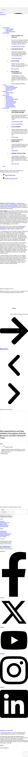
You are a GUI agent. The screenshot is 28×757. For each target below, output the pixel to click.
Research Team (3, 523)
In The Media (3, 536)
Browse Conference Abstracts (18, 83)
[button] (14, 365)
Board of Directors (4, 525)
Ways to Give (6, 95)
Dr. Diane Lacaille (16, 262)
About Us (2, 521)
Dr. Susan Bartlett (13, 204)
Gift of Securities (9, 104)
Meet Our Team (15, 68)
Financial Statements (4, 535)
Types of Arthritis (10, 29)
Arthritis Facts (9, 30)
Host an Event (9, 90)
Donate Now (9, 96)
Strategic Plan (3, 531)
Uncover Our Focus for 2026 (18, 46)
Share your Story (15, 163)
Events (4, 84)
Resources (5, 91)
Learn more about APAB (17, 121)
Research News (11, 175)
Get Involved (6, 108)
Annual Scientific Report (5, 533)
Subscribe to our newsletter (6, 516)
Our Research (6, 32)
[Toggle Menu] (0, 25)
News (4, 166)
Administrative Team (4, 522)
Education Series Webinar (11, 87)
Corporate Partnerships (11, 101)
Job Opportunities (4, 526)
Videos (7, 93)
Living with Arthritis (10, 31)
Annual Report (3, 532)
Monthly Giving (9, 97)
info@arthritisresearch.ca (5, 546)
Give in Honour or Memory (12, 99)
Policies (2, 745)
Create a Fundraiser (10, 105)
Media (6, 175)
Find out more (14, 137)
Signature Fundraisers (11, 88)
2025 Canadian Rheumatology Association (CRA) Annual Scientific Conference (12, 227)
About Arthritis (6, 27)
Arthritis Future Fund (10, 103)
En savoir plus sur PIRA (17, 124)
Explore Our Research (16, 58)
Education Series (9, 92)
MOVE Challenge (10, 86)
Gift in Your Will (9, 100)
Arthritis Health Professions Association (9, 206)
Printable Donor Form (11, 106)
